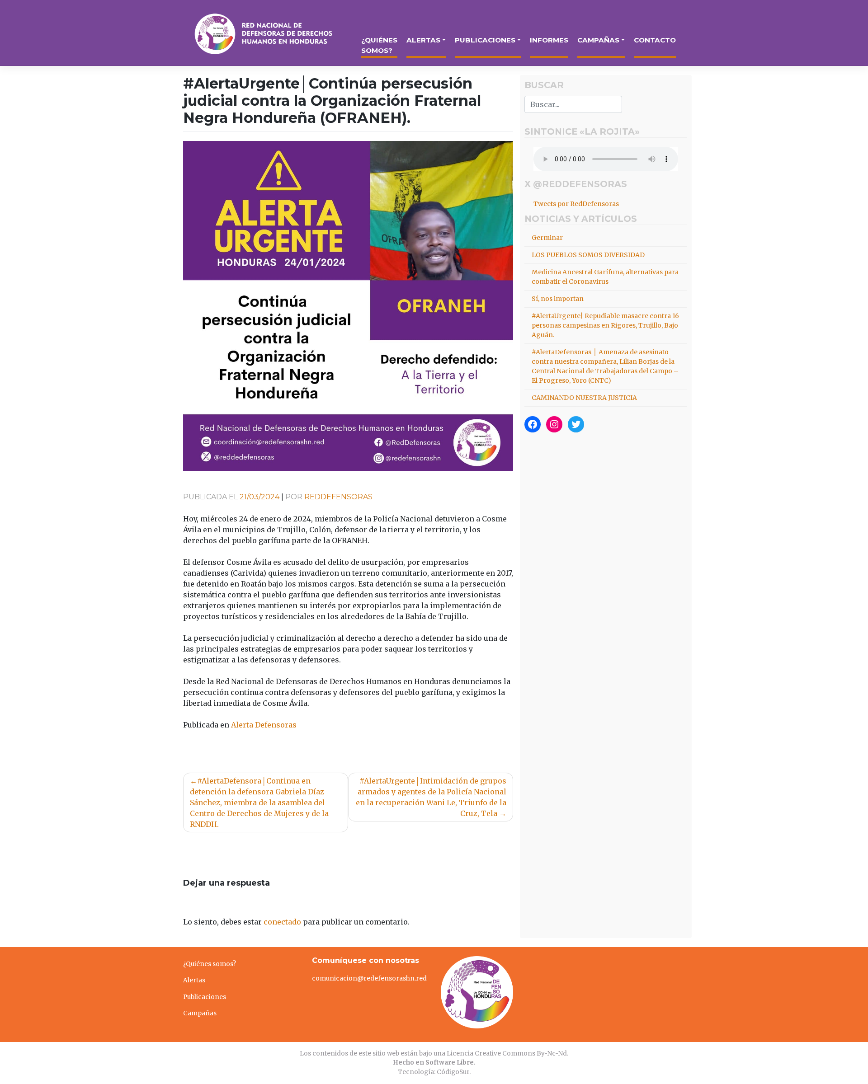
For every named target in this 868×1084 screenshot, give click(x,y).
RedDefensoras (338, 497)
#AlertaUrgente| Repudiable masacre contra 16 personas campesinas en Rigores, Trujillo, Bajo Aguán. (605, 325)
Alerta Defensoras (264, 724)
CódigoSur (453, 1072)
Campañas (598, 40)
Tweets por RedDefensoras (576, 204)
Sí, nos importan (558, 299)
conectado (282, 921)
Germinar (547, 238)
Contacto (655, 40)
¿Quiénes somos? (379, 45)
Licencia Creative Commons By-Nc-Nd (507, 1053)
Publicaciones (485, 40)
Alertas (423, 40)
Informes (549, 40)
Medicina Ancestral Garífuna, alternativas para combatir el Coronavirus (605, 277)
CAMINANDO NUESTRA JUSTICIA (584, 398)
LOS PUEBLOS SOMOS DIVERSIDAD (588, 255)
